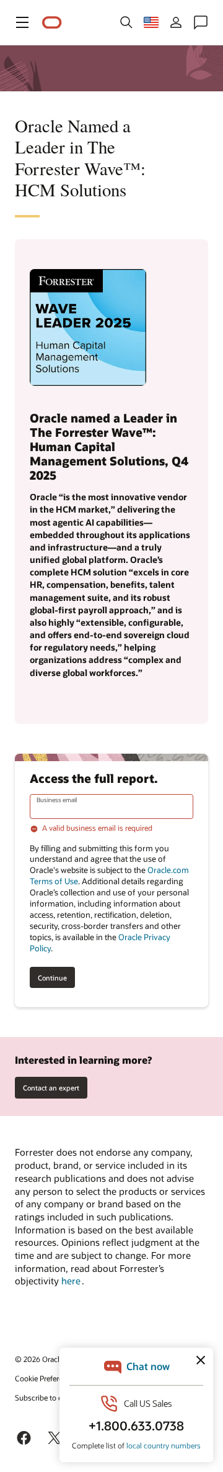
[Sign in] (175, 22)
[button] (22, 22)
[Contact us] (200, 22)
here (71, 1280)
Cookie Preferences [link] (46, 1378)
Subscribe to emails (47, 1397)
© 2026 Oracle (39, 1359)
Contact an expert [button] (51, 1087)
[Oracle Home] (52, 23)
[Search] (126, 22)
